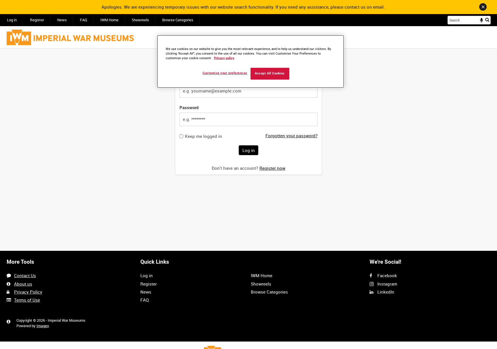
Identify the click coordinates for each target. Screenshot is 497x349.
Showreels (140, 20)
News (62, 20)
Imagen (43, 325)
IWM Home (109, 20)
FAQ (83, 20)
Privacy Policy (28, 292)
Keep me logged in (203, 136)
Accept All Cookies (270, 73)
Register (37, 20)
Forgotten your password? (291, 135)
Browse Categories (177, 20)
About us (23, 284)
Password (188, 107)
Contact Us (25, 275)
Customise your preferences (224, 73)
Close (483, 7)
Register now (272, 168)
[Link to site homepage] (70, 37)
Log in (12, 20)
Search (487, 20)
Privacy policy (224, 58)
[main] (248, 115)
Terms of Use (27, 300)
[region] (250, 61)
